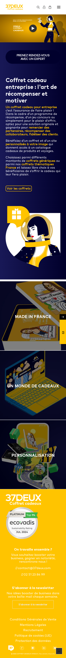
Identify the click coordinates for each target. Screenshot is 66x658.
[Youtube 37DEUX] (55, 648)
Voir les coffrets (19, 188)
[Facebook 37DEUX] (22, 648)
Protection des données (33, 641)
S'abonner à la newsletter (33, 604)
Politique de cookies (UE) (33, 635)
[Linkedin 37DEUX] (44, 648)
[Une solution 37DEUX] (11, 648)
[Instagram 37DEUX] (33, 648)
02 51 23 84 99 (34, 574)
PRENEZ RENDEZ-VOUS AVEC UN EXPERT (33, 57)
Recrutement (33, 630)
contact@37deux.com (34, 568)
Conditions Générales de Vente (33, 619)
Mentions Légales (33, 625)
